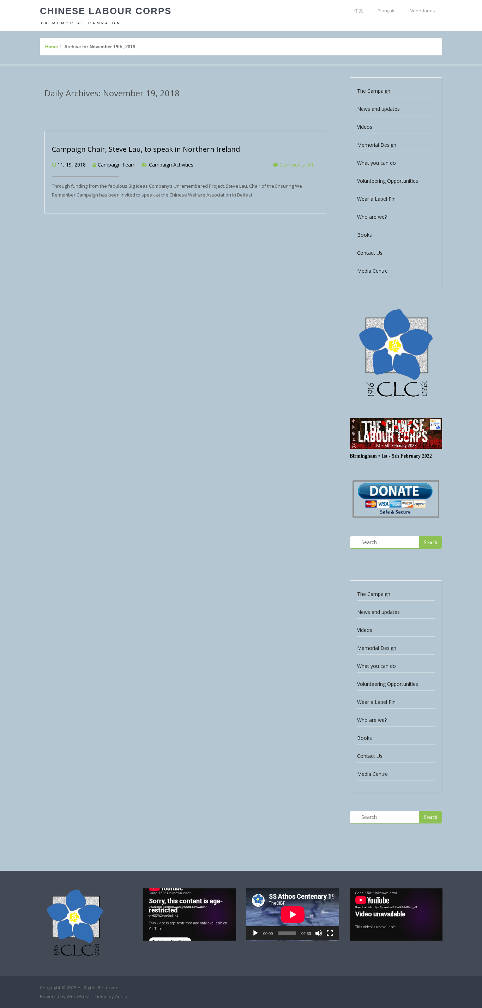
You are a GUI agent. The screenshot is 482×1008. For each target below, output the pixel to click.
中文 (358, 10)
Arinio (121, 996)
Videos (364, 126)
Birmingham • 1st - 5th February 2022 (391, 456)
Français (387, 10)
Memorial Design (376, 144)
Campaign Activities (171, 164)
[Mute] (318, 933)
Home (51, 46)
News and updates (378, 108)
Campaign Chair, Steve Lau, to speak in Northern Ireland (146, 149)
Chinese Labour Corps (105, 11)
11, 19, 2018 (72, 164)
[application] (189, 914)
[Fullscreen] (329, 933)
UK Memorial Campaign (81, 23)
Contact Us (369, 252)
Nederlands (422, 10)
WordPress (79, 996)
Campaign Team (116, 164)
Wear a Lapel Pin (376, 198)
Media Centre (372, 270)
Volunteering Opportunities (387, 180)
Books (364, 234)
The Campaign (373, 90)
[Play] (255, 933)
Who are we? (372, 216)
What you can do (376, 162)
